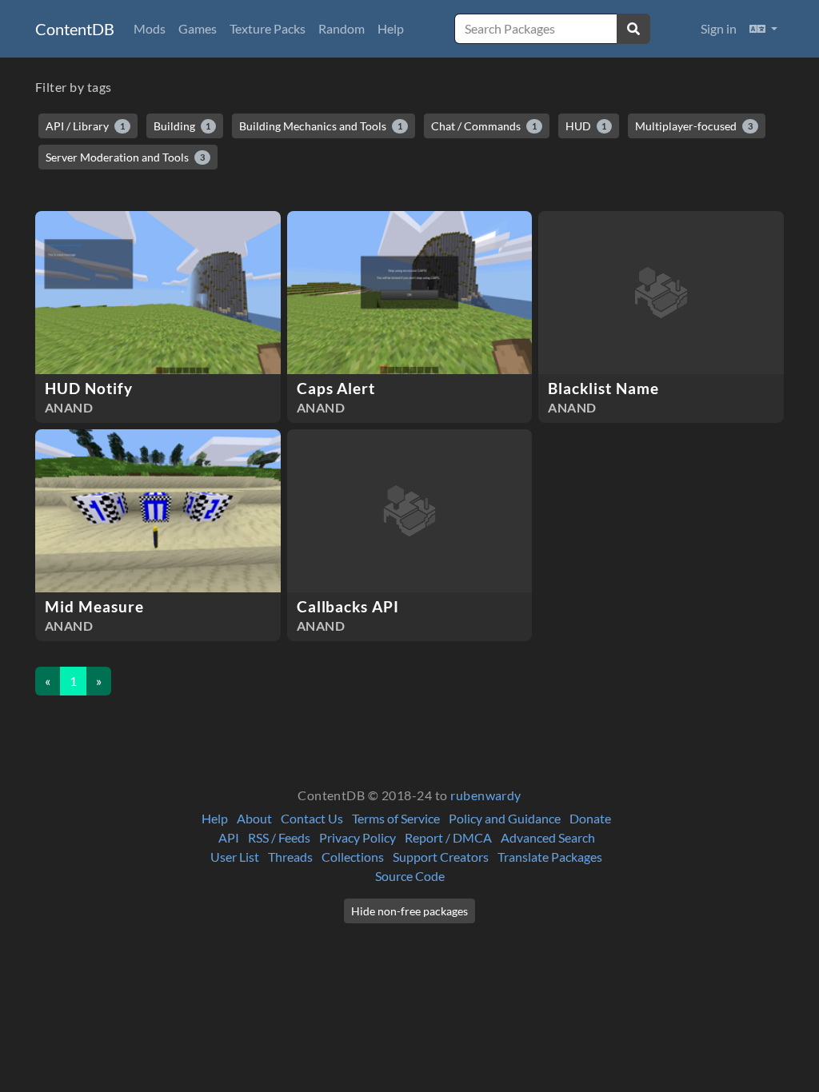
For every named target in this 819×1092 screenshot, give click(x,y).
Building (182, 126)
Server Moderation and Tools (125, 157)
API (228, 837)
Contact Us (312, 818)
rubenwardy (485, 795)
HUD (586, 126)
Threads (290, 856)
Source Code (410, 875)
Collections (353, 856)
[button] (763, 29)
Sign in (719, 28)
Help (391, 28)
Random (341, 28)
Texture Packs (268, 28)
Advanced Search (548, 837)
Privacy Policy (357, 837)
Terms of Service (396, 818)
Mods (150, 28)
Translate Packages (549, 856)
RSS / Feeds (279, 837)
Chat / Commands (484, 126)
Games (197, 28)
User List (234, 856)
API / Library (85, 126)
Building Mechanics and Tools (320, 126)
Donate (590, 818)
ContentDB (74, 28)
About (254, 818)
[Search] (633, 29)
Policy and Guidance (505, 818)
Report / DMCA (448, 837)
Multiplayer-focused (694, 126)
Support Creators (441, 856)
